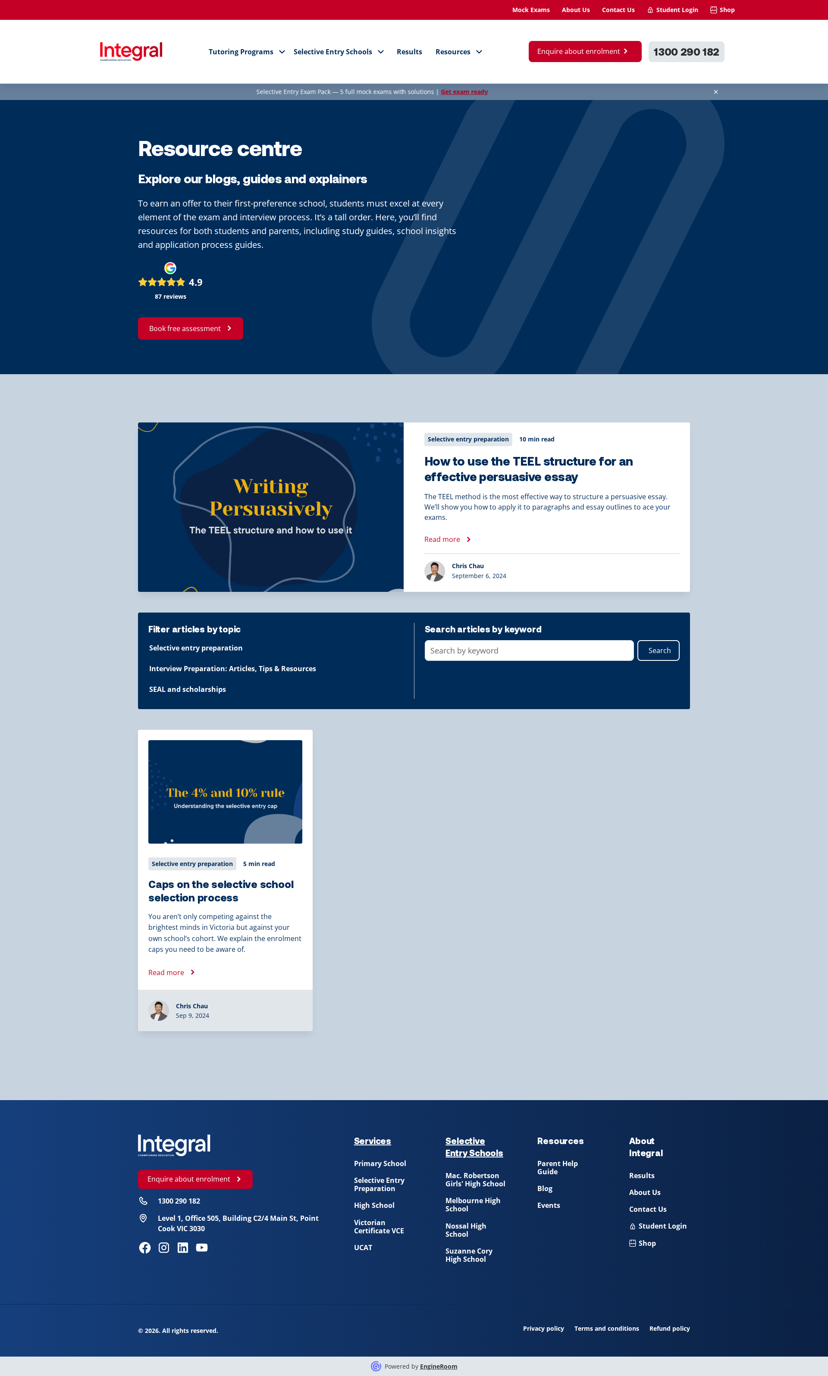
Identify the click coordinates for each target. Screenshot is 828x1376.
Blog (544, 1188)
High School (374, 1205)
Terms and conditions (606, 1328)
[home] (131, 52)
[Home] (174, 1145)
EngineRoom (439, 1366)
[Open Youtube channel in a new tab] (202, 1247)
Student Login (677, 10)
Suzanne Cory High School (468, 1255)
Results (409, 51)
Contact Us (618, 10)
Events (548, 1205)
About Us (576, 10)
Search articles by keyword (483, 629)
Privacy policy (543, 1328)
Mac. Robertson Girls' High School (475, 1179)
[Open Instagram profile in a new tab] (164, 1247)
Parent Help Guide (557, 1167)
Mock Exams (531, 10)
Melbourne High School (473, 1204)
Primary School (380, 1163)
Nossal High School (465, 1230)
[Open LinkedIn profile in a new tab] (183, 1247)
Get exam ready (422, 92)
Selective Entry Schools (333, 51)
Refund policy (669, 1328)
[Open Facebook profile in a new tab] (145, 1247)
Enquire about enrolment (578, 51)
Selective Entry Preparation (379, 1184)
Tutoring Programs (241, 51)
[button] (247, 51)
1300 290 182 (686, 51)
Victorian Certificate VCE (379, 1226)
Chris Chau (192, 1006)
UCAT (363, 1247)
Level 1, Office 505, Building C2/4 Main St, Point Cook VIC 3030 (238, 1223)
